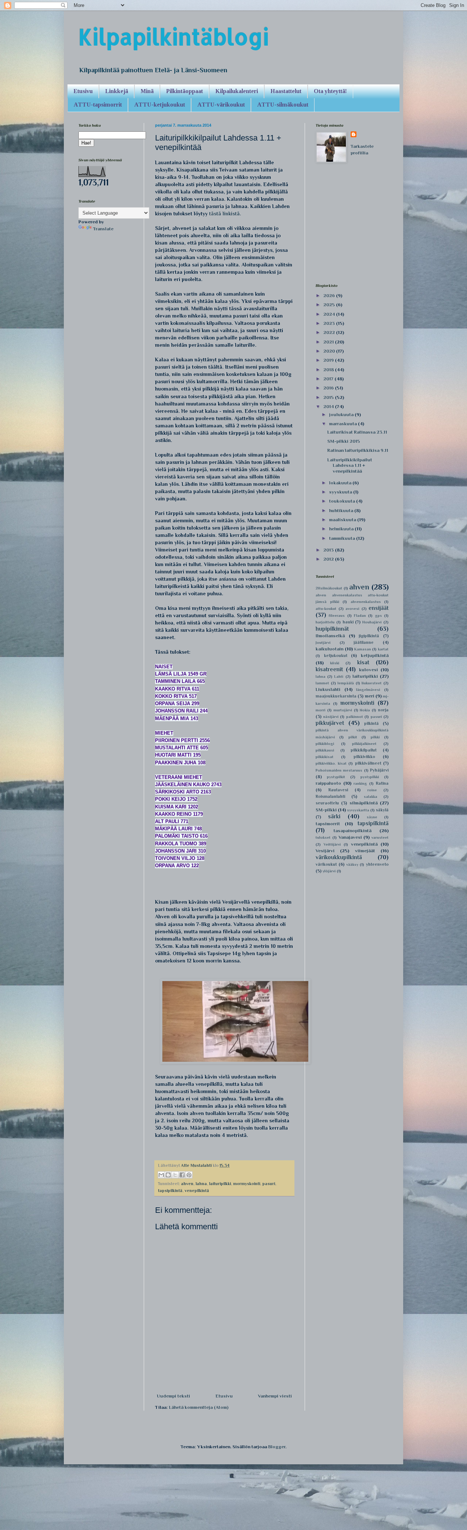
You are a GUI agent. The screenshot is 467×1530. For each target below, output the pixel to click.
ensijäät (378, 608)
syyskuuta (341, 492)
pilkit (352, 737)
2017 (329, 378)
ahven (187, 1183)
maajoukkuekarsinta (336, 696)
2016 (329, 388)
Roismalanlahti (330, 796)
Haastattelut (285, 91)
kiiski (334, 663)
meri (369, 696)
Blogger (276, 1446)
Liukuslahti (328, 689)
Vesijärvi (325, 850)
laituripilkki (220, 1183)
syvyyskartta (358, 810)
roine (372, 790)
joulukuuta (342, 414)
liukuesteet (372, 683)
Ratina (382, 783)
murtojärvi (342, 710)
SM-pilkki (326, 809)
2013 (329, 550)
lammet (322, 683)
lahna (201, 1183)
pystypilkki (369, 777)
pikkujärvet (330, 723)
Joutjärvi (323, 643)
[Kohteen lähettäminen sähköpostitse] (161, 1175)
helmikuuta (342, 528)
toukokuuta (342, 501)
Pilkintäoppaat (184, 91)
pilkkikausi (325, 750)
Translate (103, 228)
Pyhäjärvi (379, 770)
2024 (329, 314)
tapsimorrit (328, 823)
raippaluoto (328, 783)
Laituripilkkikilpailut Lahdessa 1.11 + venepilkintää (349, 465)
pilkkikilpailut (364, 750)
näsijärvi (331, 717)
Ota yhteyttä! (330, 91)
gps (378, 616)
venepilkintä (197, 1190)
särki (334, 816)
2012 (329, 559)
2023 (329, 323)
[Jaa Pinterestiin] (189, 1175)
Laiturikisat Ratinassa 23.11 (357, 432)
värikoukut (326, 864)
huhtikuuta (341, 510)
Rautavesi (338, 789)
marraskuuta (343, 423)
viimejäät (365, 850)
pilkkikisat (324, 757)
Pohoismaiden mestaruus (339, 770)
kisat (363, 662)
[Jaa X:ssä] (175, 1175)
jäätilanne (364, 642)
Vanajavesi (350, 837)
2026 (329, 295)
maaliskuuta (343, 519)
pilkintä (371, 723)
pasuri (268, 1183)
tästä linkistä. (225, 213)
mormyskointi (246, 1183)
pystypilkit (336, 777)
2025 (329, 304)
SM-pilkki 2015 (343, 441)
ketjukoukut (335, 655)
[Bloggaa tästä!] (168, 1175)
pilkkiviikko (364, 756)
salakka (370, 797)
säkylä (382, 809)
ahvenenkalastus (366, 602)
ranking (360, 783)
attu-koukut (326, 609)
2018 (329, 369)
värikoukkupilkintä (339, 857)
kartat (383, 649)
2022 (329, 332)
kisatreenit (329, 669)
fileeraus (337, 616)
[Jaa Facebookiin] (182, 1175)
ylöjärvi (329, 871)
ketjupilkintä (375, 655)
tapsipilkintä (170, 1190)
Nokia (365, 710)
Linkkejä (116, 91)
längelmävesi (368, 690)
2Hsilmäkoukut (329, 588)
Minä (147, 91)
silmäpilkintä (364, 803)
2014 (329, 406)
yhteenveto (377, 864)
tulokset (323, 837)
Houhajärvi (372, 622)
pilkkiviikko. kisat (331, 763)
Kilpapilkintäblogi (173, 37)
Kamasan (362, 649)
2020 (329, 351)
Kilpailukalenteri (236, 91)
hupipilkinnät (332, 629)
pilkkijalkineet (364, 744)
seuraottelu (327, 803)
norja (383, 709)
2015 (329, 397)
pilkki (375, 737)
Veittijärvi (332, 844)
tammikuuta (342, 538)
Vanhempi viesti (275, 1396)
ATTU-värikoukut (221, 104)
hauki (348, 621)
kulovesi (368, 669)
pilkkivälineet (368, 763)
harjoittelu (325, 622)
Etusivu (83, 91)
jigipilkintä (369, 635)
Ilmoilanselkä (330, 635)
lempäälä (345, 683)
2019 (329, 360)
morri (320, 710)
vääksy (352, 864)
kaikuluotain (329, 648)
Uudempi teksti (173, 1396)
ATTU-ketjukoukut (159, 104)
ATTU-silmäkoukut (282, 104)
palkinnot (354, 717)
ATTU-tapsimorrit (98, 104)
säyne (372, 817)
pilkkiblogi (325, 744)
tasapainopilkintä (352, 830)
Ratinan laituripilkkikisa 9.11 (357, 450)
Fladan (360, 616)
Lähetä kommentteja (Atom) (198, 1407)
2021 (329, 342)
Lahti (338, 676)
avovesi (352, 609)
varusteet (380, 837)
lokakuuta (340, 482)
